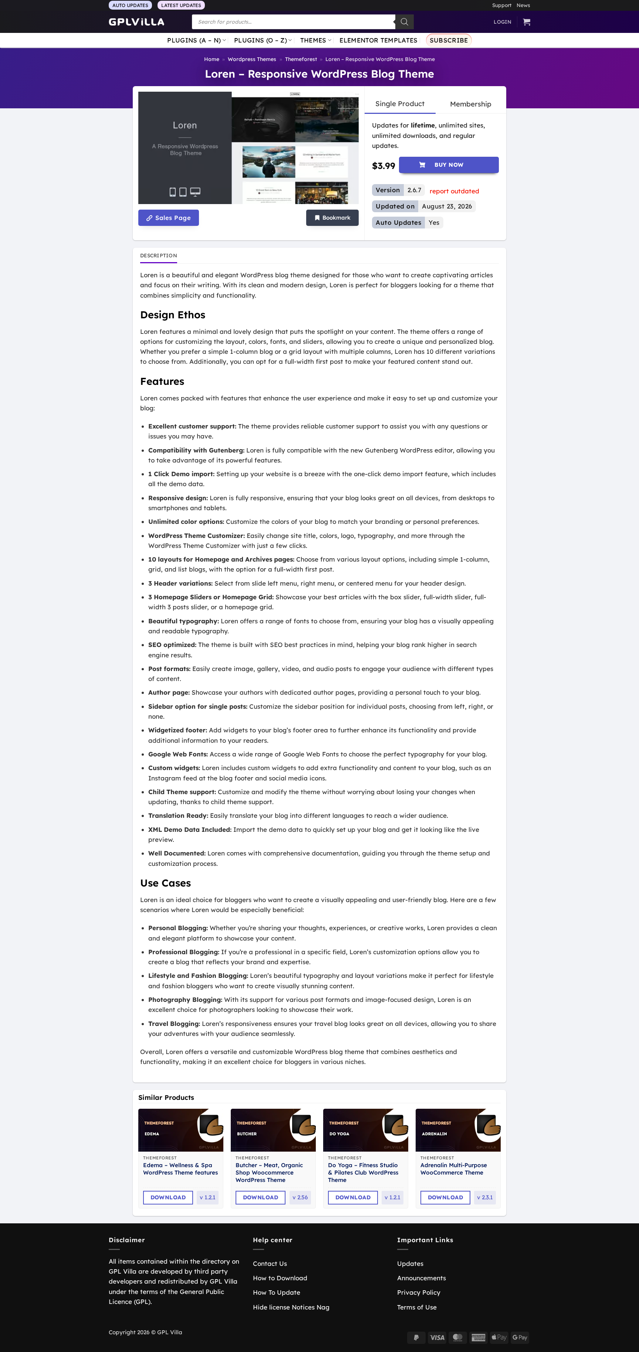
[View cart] (526, 22)
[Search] (404, 21)
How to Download (280, 1278)
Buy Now (449, 164)
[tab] (400, 104)
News (523, 5)
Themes (313, 40)
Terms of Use (417, 1307)
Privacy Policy (418, 1292)
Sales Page (172, 217)
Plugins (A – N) (194, 40)
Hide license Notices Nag (291, 1307)
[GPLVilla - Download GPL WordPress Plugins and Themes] (136, 22)
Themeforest (301, 59)
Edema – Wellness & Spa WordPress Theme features (180, 1169)
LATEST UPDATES (181, 5)
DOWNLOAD (168, 1197)
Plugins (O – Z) (260, 40)
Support (501, 5)
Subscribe (449, 40)
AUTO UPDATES (130, 5)
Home (211, 59)
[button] (332, 218)
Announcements (421, 1278)
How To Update (276, 1292)
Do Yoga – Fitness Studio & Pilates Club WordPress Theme (363, 1172)
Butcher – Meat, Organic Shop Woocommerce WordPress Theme (269, 1172)
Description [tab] (158, 255)
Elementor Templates (378, 40)
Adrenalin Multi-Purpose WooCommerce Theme (453, 1169)
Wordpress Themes (252, 59)
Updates (410, 1263)
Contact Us (270, 1263)
